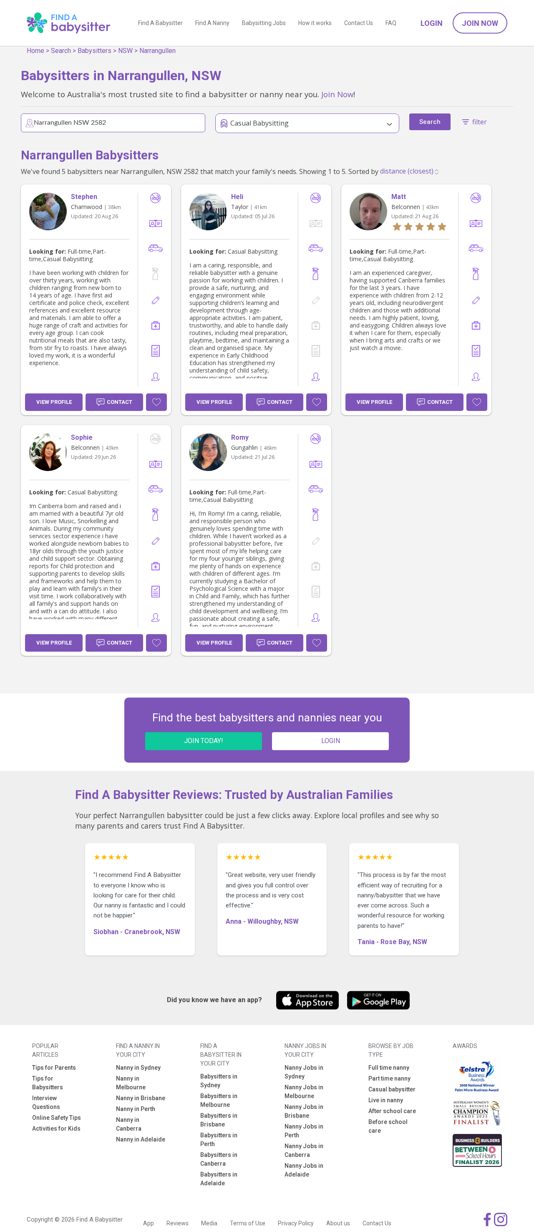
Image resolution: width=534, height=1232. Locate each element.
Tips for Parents (54, 1067)
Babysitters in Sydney (218, 1080)
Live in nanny (385, 1100)
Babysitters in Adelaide (218, 1179)
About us (338, 1223)
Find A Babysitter (160, 23)
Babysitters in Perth (218, 1139)
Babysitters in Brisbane (218, 1120)
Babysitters (94, 51)
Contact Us (358, 23)
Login (432, 23)
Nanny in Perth (135, 1109)
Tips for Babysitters (47, 1083)
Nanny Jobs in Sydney (304, 1072)
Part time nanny (389, 1078)
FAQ (390, 23)
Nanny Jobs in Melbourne (304, 1091)
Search (61, 51)
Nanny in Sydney (138, 1067)
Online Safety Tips (56, 1117)
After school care (392, 1111)
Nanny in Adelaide (140, 1139)
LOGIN (330, 741)
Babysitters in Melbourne (218, 1100)
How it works (315, 23)
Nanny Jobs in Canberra (304, 1150)
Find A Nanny (212, 23)
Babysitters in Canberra (218, 1159)
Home (35, 51)
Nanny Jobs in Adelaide (304, 1170)
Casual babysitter (392, 1089)
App (148, 1223)
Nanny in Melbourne (131, 1083)
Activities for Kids (56, 1128)
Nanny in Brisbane (140, 1098)
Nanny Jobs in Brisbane (304, 1111)
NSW (125, 51)
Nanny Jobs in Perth (304, 1131)
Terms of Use (247, 1223)
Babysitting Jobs (264, 23)
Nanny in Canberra (128, 1124)
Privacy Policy (296, 1223)
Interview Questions (46, 1102)
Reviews (177, 1223)
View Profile (54, 402)
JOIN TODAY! (203, 741)
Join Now (480, 23)
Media (209, 1223)
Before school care (388, 1126)
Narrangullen (157, 51)
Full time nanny (388, 1067)
